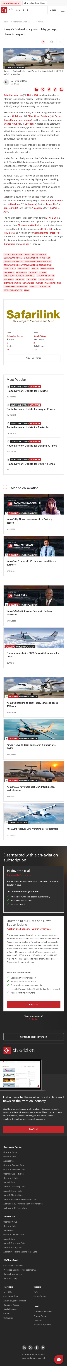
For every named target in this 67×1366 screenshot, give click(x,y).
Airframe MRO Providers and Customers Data (23, 1204)
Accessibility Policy (42, 1325)
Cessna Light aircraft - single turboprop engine (25, 254)
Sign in (53, 10)
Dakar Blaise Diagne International (19, 276)
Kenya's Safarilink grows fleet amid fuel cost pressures (30, 613)
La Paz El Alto (10, 269)
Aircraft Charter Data (13, 1195)
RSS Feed (61, 89)
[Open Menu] (62, 10)
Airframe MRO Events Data (15, 1208)
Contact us (33, 1019)
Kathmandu (56, 200)
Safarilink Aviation (13, 95)
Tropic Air (51, 204)
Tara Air (45, 200)
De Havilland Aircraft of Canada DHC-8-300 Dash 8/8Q (27, 265)
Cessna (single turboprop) (46, 233)
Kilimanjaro (9, 244)
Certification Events (13, 290)
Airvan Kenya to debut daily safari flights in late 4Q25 (31, 747)
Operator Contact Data (13, 1165)
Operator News (10, 1152)
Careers (6, 1314)
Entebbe (29, 124)
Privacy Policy (40, 1316)
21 (34, 343)
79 (8, 349)
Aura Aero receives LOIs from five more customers (32, 829)
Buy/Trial (33, 1004)
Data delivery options (12, 1274)
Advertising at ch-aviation (14, 1301)
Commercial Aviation (20, 22)
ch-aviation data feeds (13, 1265)
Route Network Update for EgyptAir (27, 390)
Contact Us (8, 1318)
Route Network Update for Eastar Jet (28, 427)
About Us (7, 1292)
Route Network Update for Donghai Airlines (32, 445)
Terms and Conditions (43, 1312)
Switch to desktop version (33, 1037)
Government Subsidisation (16, 287)
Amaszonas (38, 208)
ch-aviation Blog (10, 1296)
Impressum (38, 1320)
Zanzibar (24, 244)
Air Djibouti (17, 116)
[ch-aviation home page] (14, 10)
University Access (11, 1305)
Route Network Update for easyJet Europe (31, 409)
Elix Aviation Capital (28, 225)
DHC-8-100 (47, 229)
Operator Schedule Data (14, 1169)
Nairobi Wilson (34, 95)
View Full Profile (33, 358)
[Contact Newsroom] (51, 42)
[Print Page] (60, 42)
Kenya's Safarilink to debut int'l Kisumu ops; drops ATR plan (32, 705)
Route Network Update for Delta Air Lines (31, 463)
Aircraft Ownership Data (14, 1187)
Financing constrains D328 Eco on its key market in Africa (33, 655)
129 (35, 349)
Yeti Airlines (14, 204)
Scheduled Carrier (15, 336)
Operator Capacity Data (13, 1174)
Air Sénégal (43, 116)
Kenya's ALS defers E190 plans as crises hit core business (31, 563)
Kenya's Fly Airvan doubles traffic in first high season (30, 521)
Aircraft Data (9, 1182)
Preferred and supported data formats (20, 1270)
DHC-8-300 (9, 233)
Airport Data (8, 1161)
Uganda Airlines (11, 124)
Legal (26, 290)
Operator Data (9, 1157)
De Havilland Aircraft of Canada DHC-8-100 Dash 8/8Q (27, 258)
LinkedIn (36, 89)
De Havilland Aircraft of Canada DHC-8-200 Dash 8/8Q (27, 261)
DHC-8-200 (52, 218)
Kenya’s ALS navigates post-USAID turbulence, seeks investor (31, 789)
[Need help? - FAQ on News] (42, 42)
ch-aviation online (10, 3)
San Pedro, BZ (10, 208)
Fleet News (38, 22)
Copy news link (55, 89)
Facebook (49, 89)
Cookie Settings (40, 1296)
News (5, 22)
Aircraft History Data (12, 1191)
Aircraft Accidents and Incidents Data (20, 1200)
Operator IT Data (10, 1178)
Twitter (30, 1347)
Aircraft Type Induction (40, 287)
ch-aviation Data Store (34, 3)
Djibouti (32, 116)
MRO (59, 283)
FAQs (36, 1292)
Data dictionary (10, 1278)
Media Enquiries (10, 1309)
